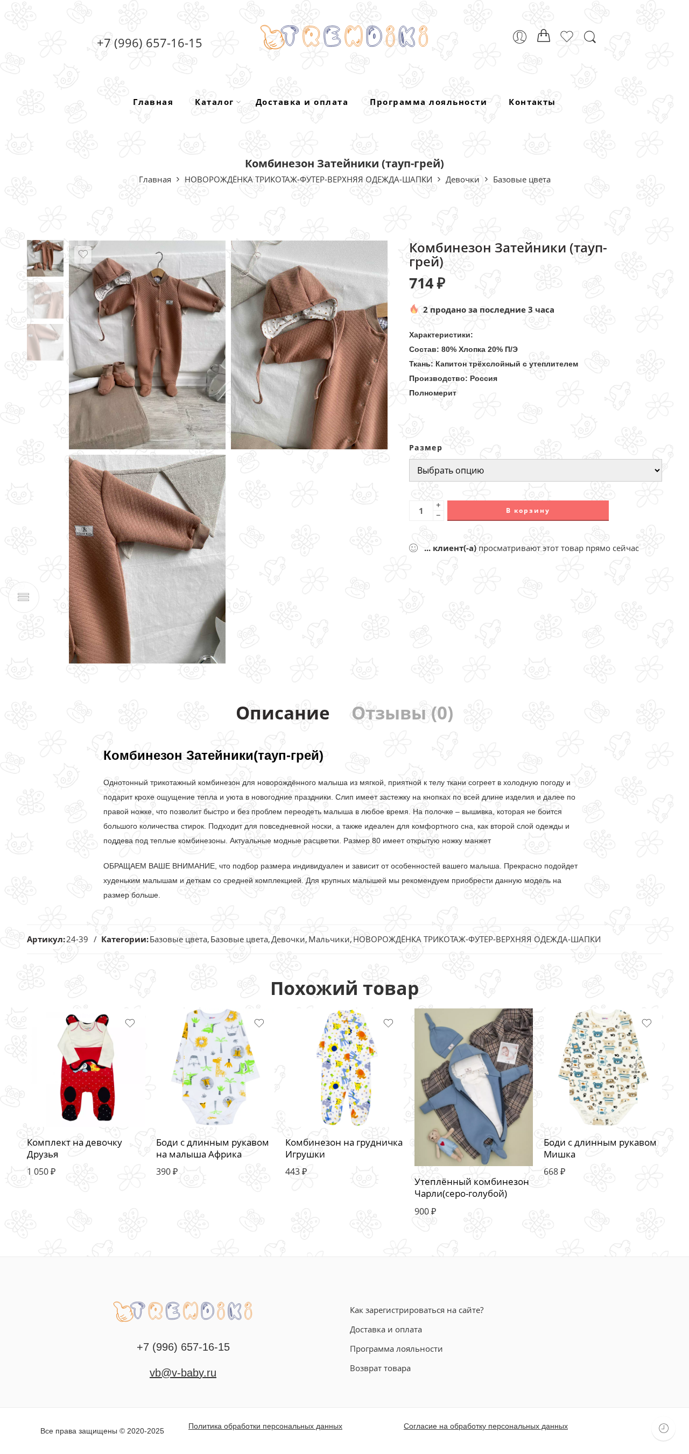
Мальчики (329, 939)
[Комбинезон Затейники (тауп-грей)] (45, 257)
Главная (153, 101)
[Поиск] (589, 37)
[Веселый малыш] (183, 1310)
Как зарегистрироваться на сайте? (416, 1309)
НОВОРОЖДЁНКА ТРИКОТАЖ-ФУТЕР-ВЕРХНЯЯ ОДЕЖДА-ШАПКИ (308, 179)
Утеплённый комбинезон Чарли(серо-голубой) (471, 1187)
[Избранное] (83, 255)
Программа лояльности (428, 101)
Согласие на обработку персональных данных (486, 1426)
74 (56, 1105)
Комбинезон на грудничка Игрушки (344, 1148)
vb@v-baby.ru (183, 1373)
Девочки (463, 179)
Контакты (532, 101)
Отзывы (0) (402, 713)
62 (56, 1065)
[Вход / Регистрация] (519, 37)
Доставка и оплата (302, 101)
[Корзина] (543, 37)
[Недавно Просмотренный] (663, 1428)
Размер (425, 448)
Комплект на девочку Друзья (74, 1148)
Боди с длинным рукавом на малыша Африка (212, 1148)
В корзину (528, 510)
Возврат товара (380, 1368)
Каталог (214, 101)
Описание (283, 713)
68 (56, 1085)
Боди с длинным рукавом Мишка (600, 1148)
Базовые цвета (522, 179)
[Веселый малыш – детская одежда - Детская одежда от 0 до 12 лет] (344, 37)
